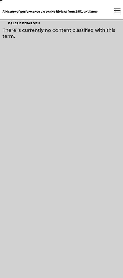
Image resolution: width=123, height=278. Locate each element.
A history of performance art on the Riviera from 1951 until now (50, 11)
